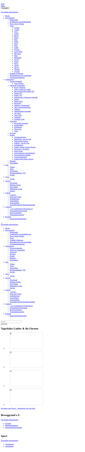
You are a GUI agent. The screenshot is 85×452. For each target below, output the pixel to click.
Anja (16, 32)
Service (8, 181)
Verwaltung (14, 171)
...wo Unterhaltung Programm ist (21, 209)
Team (12, 26)
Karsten (17, 50)
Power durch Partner (17, 24)
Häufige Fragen (15, 185)
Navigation (5, 8)
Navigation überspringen (9, 12)
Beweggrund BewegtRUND (24, 91)
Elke (15, 40)
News (7, 177)
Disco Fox (17, 129)
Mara (16, 56)
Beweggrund (9, 18)
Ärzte (12, 169)
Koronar (13, 133)
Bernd (16, 36)
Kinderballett (18, 125)
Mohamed (17, 58)
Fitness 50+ (18, 93)
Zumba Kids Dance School (23, 159)
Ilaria (16, 44)
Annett (16, 30)
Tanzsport (13, 121)
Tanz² (16, 131)
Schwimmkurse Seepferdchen (24, 153)
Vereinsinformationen (17, 77)
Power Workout (19, 87)
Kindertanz (18, 127)
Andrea (16, 28)
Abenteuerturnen (20, 137)
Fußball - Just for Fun (21, 143)
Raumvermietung (16, 213)
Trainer (12, 167)
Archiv (12, 179)
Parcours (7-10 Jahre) (21, 149)
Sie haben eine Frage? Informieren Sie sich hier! (18, 408)
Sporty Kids (18, 151)
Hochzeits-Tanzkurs (21, 123)
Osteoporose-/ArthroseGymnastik (26, 97)
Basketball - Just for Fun (22, 139)
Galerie (7, 193)
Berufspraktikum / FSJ (17, 173)
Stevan (16, 68)
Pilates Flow (18, 101)
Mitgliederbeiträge (11, 425)
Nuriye (16, 60)
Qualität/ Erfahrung (16, 73)
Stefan (16, 66)
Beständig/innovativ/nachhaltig (20, 75)
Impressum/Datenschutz (18, 219)
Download (13, 183)
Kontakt (8, 217)
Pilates (16, 99)
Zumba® (17, 117)
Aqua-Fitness (18, 83)
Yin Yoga (17, 113)
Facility (12, 175)
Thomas (17, 70)
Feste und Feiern (15, 197)
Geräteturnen (18, 145)
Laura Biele (18, 52)
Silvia (16, 64)
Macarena (17, 54)
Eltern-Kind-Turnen (21, 141)
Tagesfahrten (14, 201)
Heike (16, 42)
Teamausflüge (14, 203)
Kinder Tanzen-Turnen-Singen (25, 147)
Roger (16, 62)
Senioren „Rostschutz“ (22, 105)
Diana (16, 38)
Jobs (6, 165)
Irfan (15, 46)
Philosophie (14, 20)
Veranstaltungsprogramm (18, 211)
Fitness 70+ (18, 95)
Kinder (12, 135)
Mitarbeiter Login (16, 189)
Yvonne (17, 71)
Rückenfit (17, 103)
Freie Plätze (14, 187)
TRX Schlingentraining (22, 107)
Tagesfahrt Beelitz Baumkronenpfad (22, 205)
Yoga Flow (18, 115)
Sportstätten (14, 163)
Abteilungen (9, 79)
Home (7, 16)
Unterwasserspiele (20, 157)
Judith (16, 48)
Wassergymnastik (16, 81)
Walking (17, 109)
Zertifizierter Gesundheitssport (20, 22)
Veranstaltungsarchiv (17, 215)
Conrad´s (13, 195)
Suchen (12, 191)
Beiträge (13, 161)
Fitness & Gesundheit (17, 85)
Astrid (16, 34)
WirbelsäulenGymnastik (22, 111)
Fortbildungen (15, 199)
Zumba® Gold (19, 119)
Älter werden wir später (22, 89)
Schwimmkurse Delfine (22, 155)
